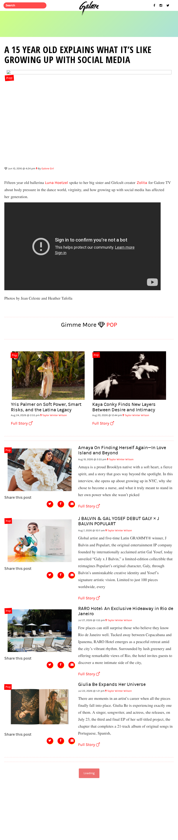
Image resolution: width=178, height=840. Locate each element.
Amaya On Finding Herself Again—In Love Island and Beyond (122, 450)
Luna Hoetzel (56, 182)
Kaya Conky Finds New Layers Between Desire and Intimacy (124, 407)
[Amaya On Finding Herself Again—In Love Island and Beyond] (39, 469)
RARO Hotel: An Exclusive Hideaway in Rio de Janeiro (125, 611)
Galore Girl (47, 168)
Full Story (20, 423)
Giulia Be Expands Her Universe (112, 684)
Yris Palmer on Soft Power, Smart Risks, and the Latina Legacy (46, 407)
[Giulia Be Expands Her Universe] (39, 706)
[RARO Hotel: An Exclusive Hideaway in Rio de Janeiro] (39, 630)
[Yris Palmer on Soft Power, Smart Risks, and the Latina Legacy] (48, 375)
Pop (9, 78)
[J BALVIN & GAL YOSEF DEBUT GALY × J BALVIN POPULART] (39, 540)
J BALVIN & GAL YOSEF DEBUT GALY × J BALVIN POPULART (118, 521)
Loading (89, 773)
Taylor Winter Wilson (54, 415)
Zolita (142, 182)
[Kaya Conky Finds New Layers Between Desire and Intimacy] (129, 375)
